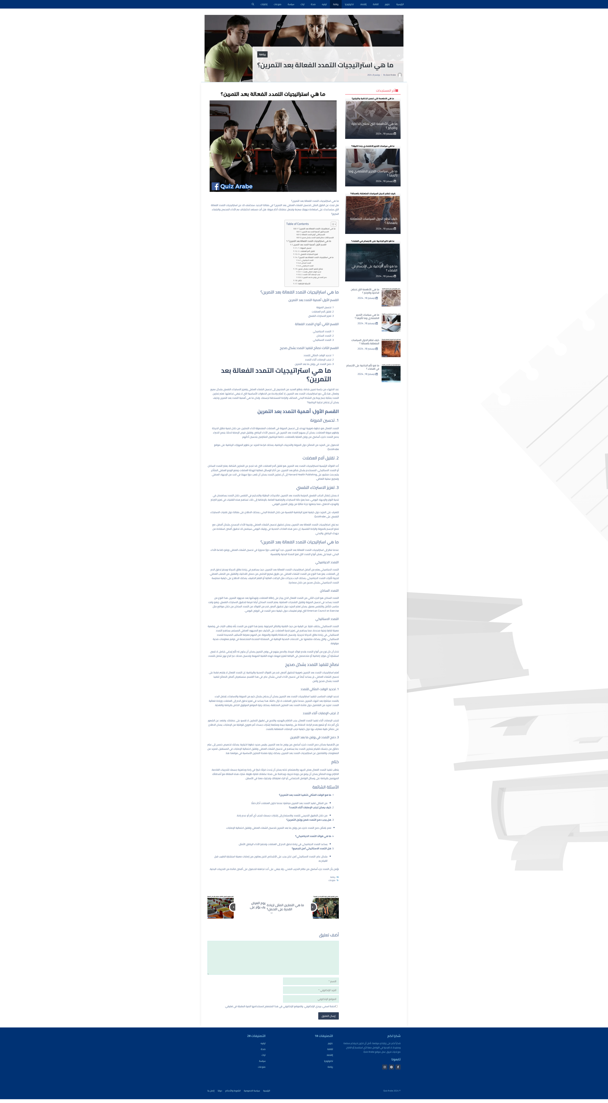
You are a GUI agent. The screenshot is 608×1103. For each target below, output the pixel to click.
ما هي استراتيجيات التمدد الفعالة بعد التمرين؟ (317, 228)
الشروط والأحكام (233, 1091)
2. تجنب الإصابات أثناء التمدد (310, 274)
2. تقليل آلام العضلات (306, 251)
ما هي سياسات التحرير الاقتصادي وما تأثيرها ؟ (372, 173)
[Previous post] (312, 907)
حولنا (220, 1091)
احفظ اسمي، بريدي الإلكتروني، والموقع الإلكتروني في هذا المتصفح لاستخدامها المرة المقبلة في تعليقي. (280, 1006)
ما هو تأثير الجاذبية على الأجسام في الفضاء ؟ (374, 268)
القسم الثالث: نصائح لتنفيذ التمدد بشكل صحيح (318, 237)
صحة (313, 4)
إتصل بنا (211, 1091)
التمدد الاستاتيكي (307, 265)
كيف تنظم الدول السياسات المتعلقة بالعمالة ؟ (373, 221)
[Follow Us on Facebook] (398, 1067)
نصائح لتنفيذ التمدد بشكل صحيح (310, 268)
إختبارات (263, 4)
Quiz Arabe (391, 75)
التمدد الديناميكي (307, 260)
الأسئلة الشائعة (304, 283)
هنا (228, 753)
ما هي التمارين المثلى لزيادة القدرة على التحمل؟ (285, 907)
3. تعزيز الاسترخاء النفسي (308, 254)
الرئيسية (400, 4)
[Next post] (233, 907)
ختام (300, 280)
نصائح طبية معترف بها (322, 729)
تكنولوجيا (349, 4)
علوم (387, 4)
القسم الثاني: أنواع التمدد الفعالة (313, 234)
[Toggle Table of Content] (332, 224)
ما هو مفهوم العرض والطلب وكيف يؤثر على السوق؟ (264, 907)
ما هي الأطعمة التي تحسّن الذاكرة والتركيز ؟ (374, 126)
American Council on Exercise (323, 610)
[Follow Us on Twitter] (391, 1067)
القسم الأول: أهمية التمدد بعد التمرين (315, 231)
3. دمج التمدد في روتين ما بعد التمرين (314, 277)
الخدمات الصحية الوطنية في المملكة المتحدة (274, 639)
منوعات (277, 4)
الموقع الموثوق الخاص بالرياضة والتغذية (236, 705)
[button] (253, 4)
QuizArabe (333, 449)
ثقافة (376, 4)
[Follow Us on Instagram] (384, 1067)
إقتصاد (363, 4)
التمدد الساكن (306, 263)
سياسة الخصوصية (252, 1091)
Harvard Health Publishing (302, 474)
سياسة (291, 4)
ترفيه (324, 4)
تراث (302, 4)
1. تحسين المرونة (304, 248)
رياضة (336, 4)
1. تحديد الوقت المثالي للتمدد (311, 271)
